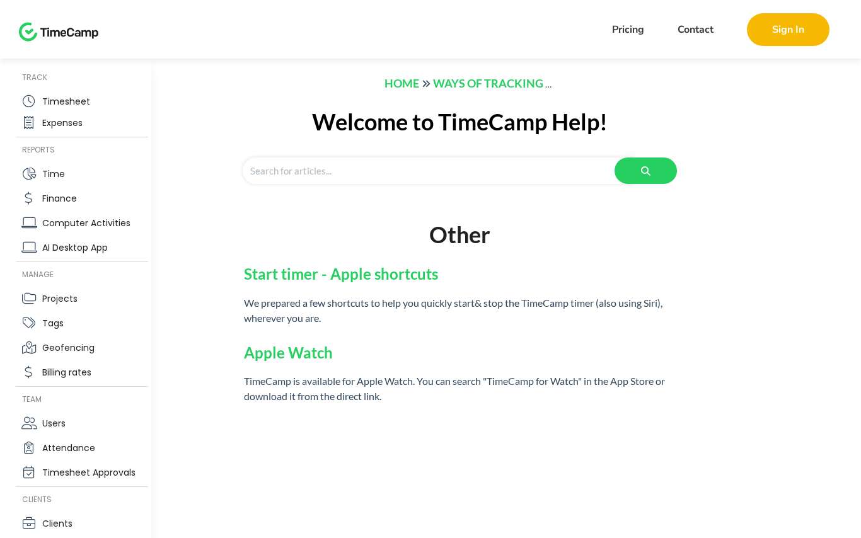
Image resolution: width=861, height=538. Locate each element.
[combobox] (438, 170)
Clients (57, 523)
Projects (60, 298)
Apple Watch (288, 352)
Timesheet (66, 101)
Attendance (68, 448)
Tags (53, 323)
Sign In (788, 30)
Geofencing (68, 347)
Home (401, 83)
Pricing (628, 30)
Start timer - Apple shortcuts (341, 274)
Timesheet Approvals (89, 472)
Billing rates (66, 372)
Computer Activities (86, 223)
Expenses (62, 123)
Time (53, 174)
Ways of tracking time (503, 83)
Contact (696, 30)
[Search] (646, 170)
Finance (59, 198)
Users (54, 423)
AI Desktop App (75, 247)
